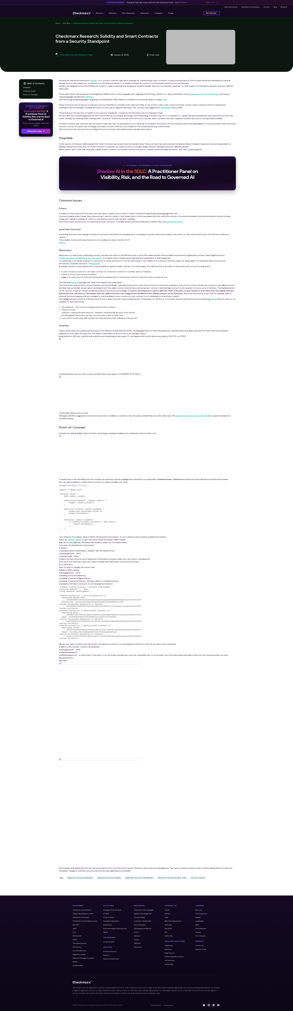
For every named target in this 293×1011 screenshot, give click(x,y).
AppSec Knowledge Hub (143, 914)
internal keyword (174, 222)
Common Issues (29, 91)
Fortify (167, 910)
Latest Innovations (231, 7)
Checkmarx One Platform (82, 910)
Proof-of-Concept (30, 95)
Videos (136, 940)
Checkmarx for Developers (250, 7)
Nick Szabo (166, 107)
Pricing (170, 13)
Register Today (180, 2)
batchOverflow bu (184, 416)
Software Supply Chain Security (115, 929)
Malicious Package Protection (83, 958)
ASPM (75, 940)
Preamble (27, 87)
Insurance (168, 949)
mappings (195, 94)
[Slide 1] (208, 2)
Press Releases (200, 929)
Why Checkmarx (128, 13)
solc (165, 99)
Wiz (166, 932)
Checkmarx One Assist (81, 917)
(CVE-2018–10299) (202, 416)
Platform (99, 13)
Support (106, 955)
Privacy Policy (156, 1005)
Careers (198, 932)
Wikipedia (94, 263)
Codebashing (78, 966)
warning (74, 282)
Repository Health (79, 954)
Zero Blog (66, 23)
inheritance (213, 94)
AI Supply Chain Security (112, 910)
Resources (145, 13)
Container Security (80, 943)
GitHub (167, 914)
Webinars (137, 943)
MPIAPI (75, 962)
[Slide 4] (213, 2)
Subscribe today (34, 131)
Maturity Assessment (111, 959)
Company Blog (139, 917)
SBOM (105, 932)
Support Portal (200, 949)
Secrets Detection (79, 951)
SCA (74, 932)
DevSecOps (107, 925)
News (197, 925)
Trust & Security (201, 914)
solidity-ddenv (75, 539)
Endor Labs (169, 936)
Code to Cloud (108, 917)
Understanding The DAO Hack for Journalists (80, 258)
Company (158, 13)
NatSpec (89, 97)
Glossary (137, 936)
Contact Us (199, 946)
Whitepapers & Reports (142, 929)
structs (204, 94)
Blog (275, 7)
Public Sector (169, 953)
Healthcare (169, 946)
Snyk (166, 917)
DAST (75, 929)
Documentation (140, 925)
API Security (77, 936)
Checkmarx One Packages (143, 910)
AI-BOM (106, 914)
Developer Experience (111, 921)
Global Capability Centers (174, 957)
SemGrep (168, 929)
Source (62, 242)
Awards (198, 917)
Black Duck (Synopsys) (173, 921)
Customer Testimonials (142, 921)
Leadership (199, 921)
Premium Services (110, 951)
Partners (267, 7)
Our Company (200, 936)
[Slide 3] (212, 2)
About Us (198, 910)
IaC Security (77, 947)
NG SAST (76, 925)
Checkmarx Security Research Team (76, 55)
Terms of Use (168, 1005)
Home (58, 23)
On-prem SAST (109, 942)
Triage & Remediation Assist (83, 914)
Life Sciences (169, 960)
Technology (169, 964)
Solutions (112, 13)
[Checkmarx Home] (82, 13)
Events (136, 932)
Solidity (94, 80)
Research (283, 7)
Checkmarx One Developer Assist (85, 921)
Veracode (168, 925)
